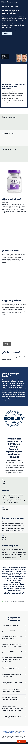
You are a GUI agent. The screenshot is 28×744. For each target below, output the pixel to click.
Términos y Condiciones (8, 731)
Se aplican (6, 730)
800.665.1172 (7, 33)
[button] (25, 2)
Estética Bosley (10, 6)
